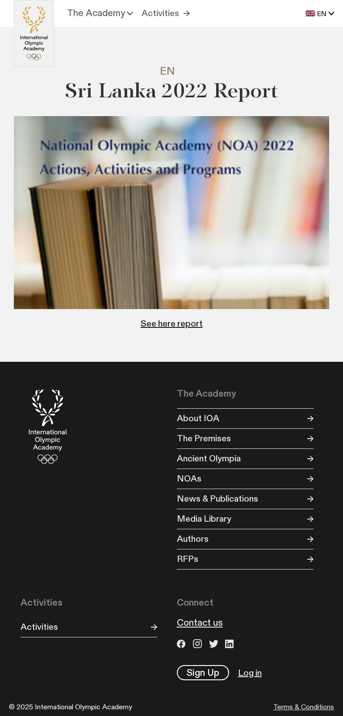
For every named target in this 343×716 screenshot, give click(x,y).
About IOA (198, 418)
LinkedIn (231, 643)
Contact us (200, 622)
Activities (160, 13)
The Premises (204, 438)
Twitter (215, 643)
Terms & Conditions (303, 707)
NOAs (189, 479)
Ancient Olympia (209, 459)
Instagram (199, 643)
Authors (193, 539)
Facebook (182, 643)
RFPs (187, 559)
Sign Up (203, 673)
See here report (172, 324)
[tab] (172, 71)
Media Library (204, 519)
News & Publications (217, 499)
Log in (250, 673)
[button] (100, 13)
